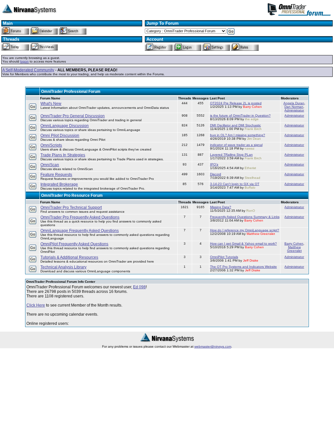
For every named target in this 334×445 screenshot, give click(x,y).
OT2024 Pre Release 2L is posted (236, 103)
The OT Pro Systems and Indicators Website (243, 266)
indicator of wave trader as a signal (236, 145)
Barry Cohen (293, 243)
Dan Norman (293, 106)
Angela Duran (293, 103)
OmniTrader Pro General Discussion (72, 116)
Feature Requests (56, 174)
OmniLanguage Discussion (64, 125)
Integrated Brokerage (59, 184)
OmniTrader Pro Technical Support (71, 207)
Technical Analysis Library (63, 267)
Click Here (35, 305)
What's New (50, 103)
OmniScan (49, 165)
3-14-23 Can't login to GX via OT (234, 184)
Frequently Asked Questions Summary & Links (245, 217)
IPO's (214, 164)
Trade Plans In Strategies (62, 155)
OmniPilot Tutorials (224, 257)
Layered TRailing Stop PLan (231, 154)
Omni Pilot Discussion (59, 135)
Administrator (294, 110)
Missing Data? (220, 207)
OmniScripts (51, 145)
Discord (215, 174)
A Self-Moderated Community (28, 70)
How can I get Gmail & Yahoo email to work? (243, 243)
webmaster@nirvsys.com (212, 346)
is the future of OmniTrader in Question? (240, 115)
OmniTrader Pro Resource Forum (72, 195)
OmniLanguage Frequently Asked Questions (79, 230)
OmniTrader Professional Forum (70, 91)
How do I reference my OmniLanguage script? (244, 230)
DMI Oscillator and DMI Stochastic (235, 125)
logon (24, 61)
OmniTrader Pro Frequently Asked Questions (79, 217)
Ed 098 (139, 287)
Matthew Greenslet (294, 248)
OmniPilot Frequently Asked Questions (74, 244)
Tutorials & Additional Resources (69, 257)
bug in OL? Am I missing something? (237, 135)
